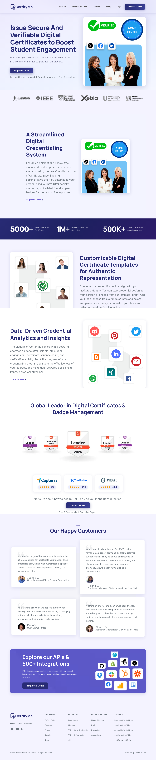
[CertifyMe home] (21, 6)
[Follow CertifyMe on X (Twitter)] (12, 729)
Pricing (109, 7)
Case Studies (73, 720)
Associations (96, 735)
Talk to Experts (17, 379)
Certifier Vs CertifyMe (122, 740)
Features (96, 7)
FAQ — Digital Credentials (78, 730)
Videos (70, 740)
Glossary (71, 725)
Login (119, 7)
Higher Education (97, 720)
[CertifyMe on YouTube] (17, 729)
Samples (48, 735)
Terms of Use (141, 753)
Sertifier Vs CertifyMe (122, 735)
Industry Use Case (79, 7)
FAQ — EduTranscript (76, 735)
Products (62, 7)
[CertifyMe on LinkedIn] (22, 729)
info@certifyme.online (21, 723)
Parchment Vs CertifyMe (123, 720)
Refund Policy (50, 720)
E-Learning (95, 730)
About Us (48, 725)
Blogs (47, 740)
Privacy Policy (129, 753)
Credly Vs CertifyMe (122, 725)
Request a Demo (135, 7)
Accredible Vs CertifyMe (123, 730)
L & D (93, 725)
